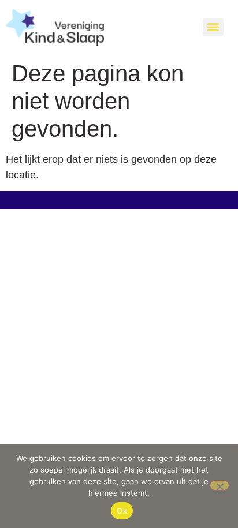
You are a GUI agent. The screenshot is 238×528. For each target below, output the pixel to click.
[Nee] (219, 485)
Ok (122, 510)
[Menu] (213, 27)
